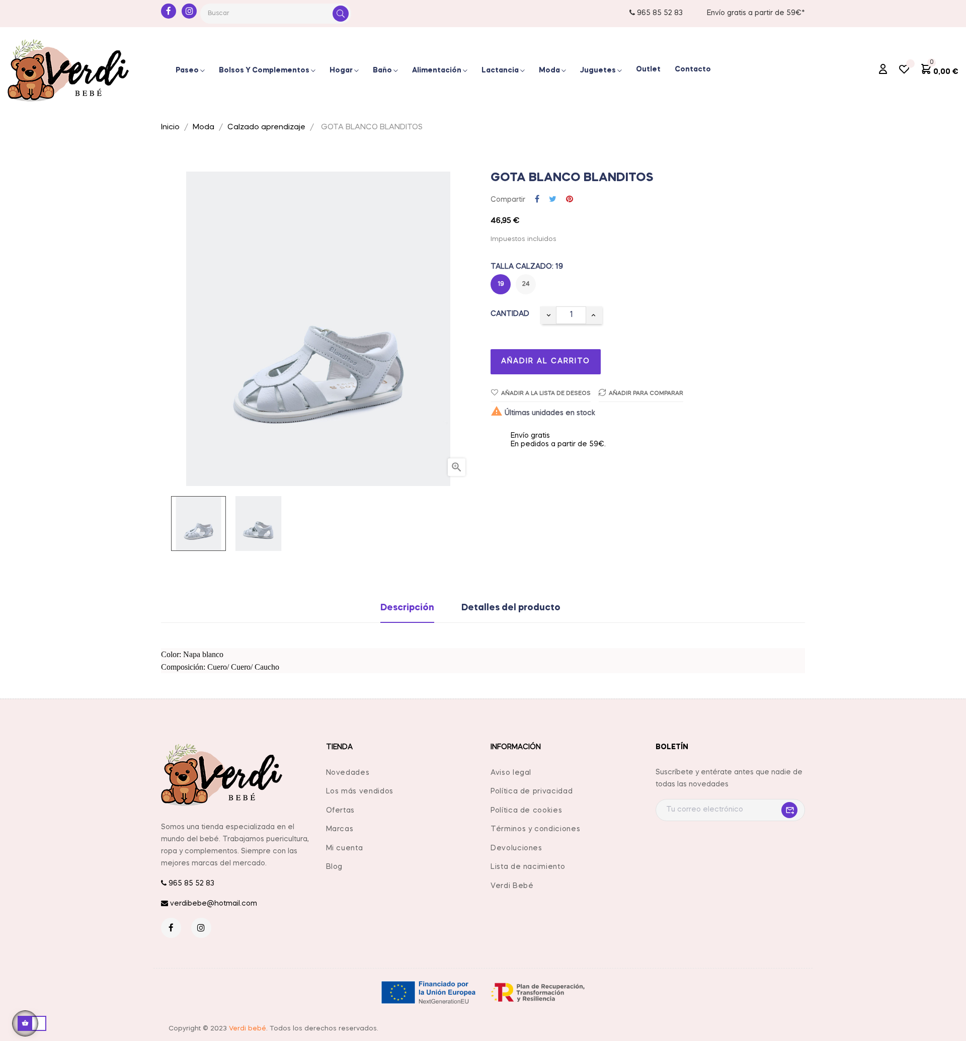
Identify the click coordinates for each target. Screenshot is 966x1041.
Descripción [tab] (407, 608)
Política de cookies (526, 810)
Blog (334, 866)
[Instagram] (189, 11)
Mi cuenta (344, 848)
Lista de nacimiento (528, 866)
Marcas (340, 829)
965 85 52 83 (659, 13)
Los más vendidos (359, 791)
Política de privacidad (532, 791)
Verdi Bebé (512, 886)
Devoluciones (516, 848)
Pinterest (569, 200)
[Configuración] (883, 70)
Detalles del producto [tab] (510, 608)
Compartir (537, 200)
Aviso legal (511, 772)
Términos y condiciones (535, 829)
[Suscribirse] (787, 810)
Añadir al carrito (545, 361)
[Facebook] (168, 11)
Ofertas (340, 810)
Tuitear (552, 200)
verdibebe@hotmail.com (212, 903)
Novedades (348, 772)
